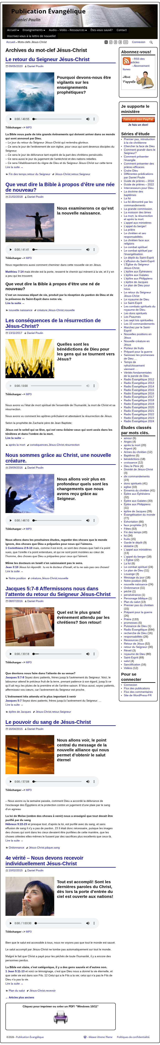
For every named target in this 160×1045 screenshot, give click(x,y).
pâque (49, 847)
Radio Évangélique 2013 (139, 382)
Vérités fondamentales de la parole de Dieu (138, 374)
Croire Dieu (131, 170)
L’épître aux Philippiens (138, 278)
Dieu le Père (131, 466)
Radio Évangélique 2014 (139, 386)
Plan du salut (17, 990)
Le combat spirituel (135, 247)
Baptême (129, 455)
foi (125, 535)
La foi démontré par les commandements (138, 203)
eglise (127, 486)
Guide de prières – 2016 (139, 180)
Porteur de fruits (134, 348)
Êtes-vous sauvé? (102, 30)
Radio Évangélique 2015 (139, 389)
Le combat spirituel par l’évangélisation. (138, 252)
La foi (127, 198)
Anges (128, 441)
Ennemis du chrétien (136, 490)
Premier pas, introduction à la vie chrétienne (139, 141)
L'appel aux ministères (138, 549)
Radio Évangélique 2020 (139, 407)
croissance (130, 462)
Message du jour (134, 577)
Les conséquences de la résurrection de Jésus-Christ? (53, 323)
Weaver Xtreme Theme (100, 1037)
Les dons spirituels (135, 313)
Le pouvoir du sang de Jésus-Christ (48, 722)
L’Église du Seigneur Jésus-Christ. (136, 266)
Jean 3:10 (11, 567)
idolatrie (129, 546)
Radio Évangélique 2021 (139, 410)
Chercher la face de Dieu (139, 146)
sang (57, 847)
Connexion (138, 42)
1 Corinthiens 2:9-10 (18, 548)
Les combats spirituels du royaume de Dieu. (139, 308)
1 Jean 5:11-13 (15, 971)
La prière (129, 229)
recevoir (51, 990)
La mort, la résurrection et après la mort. (138, 217)
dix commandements (137, 476)
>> (125, 42)
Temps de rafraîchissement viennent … (134, 365)
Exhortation (131, 521)
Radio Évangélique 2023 (139, 417)
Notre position (17, 578)
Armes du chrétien (135, 452)
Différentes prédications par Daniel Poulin (138, 175)
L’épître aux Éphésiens (138, 271)
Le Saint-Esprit (133, 302)
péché (128, 591)
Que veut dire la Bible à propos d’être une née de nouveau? (60, 187)
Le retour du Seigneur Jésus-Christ (47, 59)
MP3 (29, 127)
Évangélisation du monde (139, 514)
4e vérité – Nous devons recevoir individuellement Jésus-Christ (44, 860)
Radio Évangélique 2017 (139, 396)
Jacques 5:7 (13, 700)
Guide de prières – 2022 (139, 184)
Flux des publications (137, 688)
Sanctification (132, 664)
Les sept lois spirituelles (138, 320)
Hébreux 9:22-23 (16, 824)
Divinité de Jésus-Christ (138, 469)
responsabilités (133, 636)
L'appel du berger (135, 556)
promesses (131, 622)
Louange (129, 573)
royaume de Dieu (134, 653)
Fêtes (127, 528)
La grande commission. (138, 208)
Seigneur (84, 174)
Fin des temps (17, 174)
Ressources (131, 640)
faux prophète (132, 525)
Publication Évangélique (48, 11)
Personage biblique (136, 598)
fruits (127, 539)
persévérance (132, 594)
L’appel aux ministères (137, 222)
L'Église (128, 559)
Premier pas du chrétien (139, 605)
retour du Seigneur (38, 174)
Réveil (128, 650)
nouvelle (69, 310)
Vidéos (128, 668)
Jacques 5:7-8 (14, 677)
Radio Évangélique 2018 (139, 400)
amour (128, 438)
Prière (127, 619)
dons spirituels (133, 483)
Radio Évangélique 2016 (139, 393)
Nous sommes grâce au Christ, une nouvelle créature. (58, 458)
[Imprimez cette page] (60, 1024)
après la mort (17, 444)
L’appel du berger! (135, 226)
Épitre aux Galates (135, 500)
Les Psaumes (132, 316)
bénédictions (132, 459)
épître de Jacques (20, 711)
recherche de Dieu (135, 633)
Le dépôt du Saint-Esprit (139, 257)
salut (127, 661)
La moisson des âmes (137, 212)
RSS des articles (138, 60)
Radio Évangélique (135, 629)
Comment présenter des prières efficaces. (139, 165)
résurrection (72, 444)
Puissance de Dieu (135, 626)
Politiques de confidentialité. (133, 1037)
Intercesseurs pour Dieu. (139, 187)
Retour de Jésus (134, 643)
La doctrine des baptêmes (133, 193)
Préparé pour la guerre (138, 351)
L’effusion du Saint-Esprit (139, 261)
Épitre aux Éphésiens (137, 493)
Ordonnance (16, 847)
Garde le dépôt (133, 542)
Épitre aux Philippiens (137, 504)
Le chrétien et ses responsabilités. (135, 235)
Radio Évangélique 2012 (139, 379)
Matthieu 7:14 (14, 271)
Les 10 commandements (139, 323)
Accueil (12, 30)
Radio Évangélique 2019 (139, 403)
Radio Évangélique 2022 (139, 414)
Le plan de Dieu (133, 570)
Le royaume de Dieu (136, 299)
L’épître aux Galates (136, 275)
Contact (122, 30)
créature (42, 310)
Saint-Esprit (131, 657)
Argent (128, 448)
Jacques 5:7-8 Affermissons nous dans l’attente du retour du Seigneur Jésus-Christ (58, 591)
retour (74, 174)
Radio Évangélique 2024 (139, 421)
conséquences (39, 444)
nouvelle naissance (20, 310)
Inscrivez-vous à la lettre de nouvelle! (31, 36)
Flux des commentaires (138, 691)
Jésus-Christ (62, 174)
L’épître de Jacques (136, 282)
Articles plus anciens (19, 997)
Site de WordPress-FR (138, 695)
